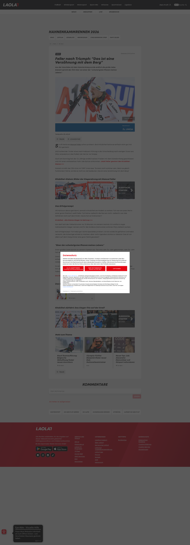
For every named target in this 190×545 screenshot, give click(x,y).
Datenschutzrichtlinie (77, 291)
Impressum (66, 291)
